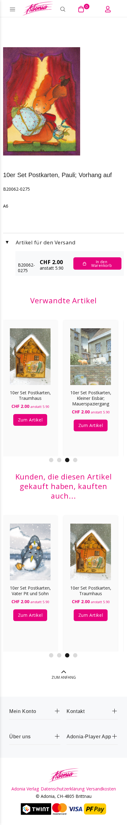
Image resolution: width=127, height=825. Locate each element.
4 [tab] (75, 460)
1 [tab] (51, 460)
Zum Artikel (30, 420)
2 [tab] (59, 460)
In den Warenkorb (101, 263)
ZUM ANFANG (63, 677)
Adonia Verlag (25, 789)
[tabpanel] (30, 383)
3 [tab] (67, 460)
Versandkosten (101, 789)
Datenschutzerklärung (62, 789)
